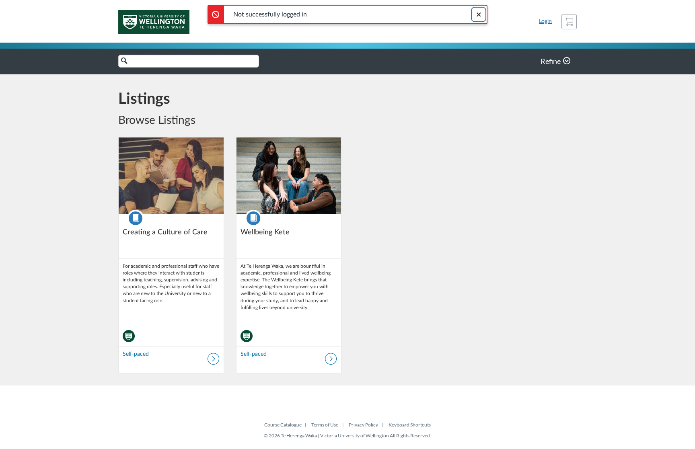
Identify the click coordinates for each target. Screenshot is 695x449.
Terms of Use (324, 425)
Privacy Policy (363, 425)
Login (545, 21)
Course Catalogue (283, 425)
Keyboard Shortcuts (410, 425)
